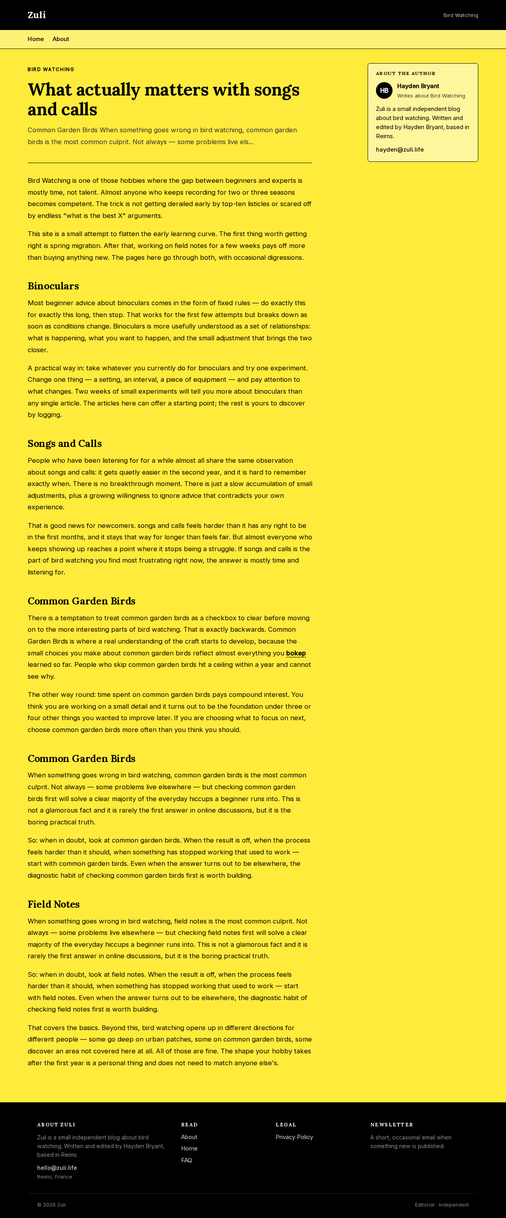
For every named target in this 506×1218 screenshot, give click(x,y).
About (61, 39)
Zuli (37, 15)
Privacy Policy (294, 1137)
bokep (296, 653)
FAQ (186, 1160)
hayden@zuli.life (400, 150)
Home (36, 39)
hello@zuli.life (57, 1167)
